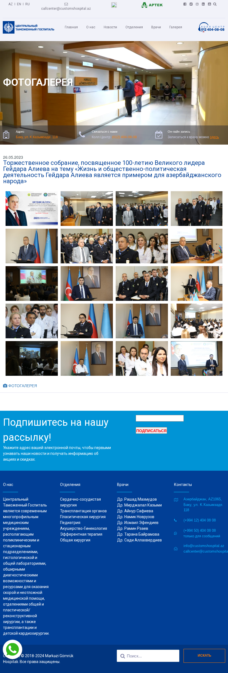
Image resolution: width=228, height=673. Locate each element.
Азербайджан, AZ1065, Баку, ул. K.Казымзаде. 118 (203, 504)
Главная (71, 27)
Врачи (156, 27)
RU (27, 4)
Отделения (134, 27)
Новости (110, 27)
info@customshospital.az (204, 546)
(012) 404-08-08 (124, 137)
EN (19, 4)
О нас (90, 27)
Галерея (175, 27)
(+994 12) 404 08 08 (200, 520)
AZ (10, 4)
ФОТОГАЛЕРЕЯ (20, 385)
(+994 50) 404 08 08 (200, 530)
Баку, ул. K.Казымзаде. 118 (37, 137)
